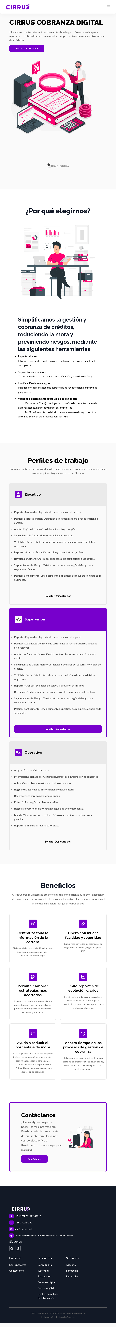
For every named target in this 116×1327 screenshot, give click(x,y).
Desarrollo (72, 1276)
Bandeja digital (46, 1288)
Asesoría (71, 1264)
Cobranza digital (46, 1282)
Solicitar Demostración (58, 595)
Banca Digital (45, 1264)
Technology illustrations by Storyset (58, 1317)
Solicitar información (27, 48)
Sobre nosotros (17, 1264)
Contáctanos (34, 1159)
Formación (72, 1270)
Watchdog (43, 1270)
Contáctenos (16, 1270)
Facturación (44, 1276)
